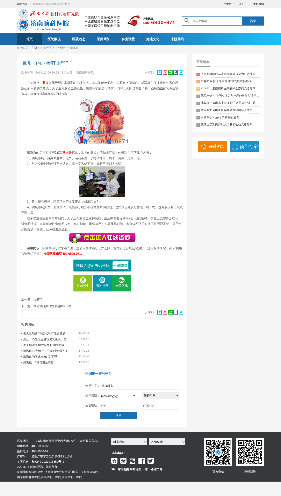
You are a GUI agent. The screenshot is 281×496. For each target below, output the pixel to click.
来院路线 (177, 39)
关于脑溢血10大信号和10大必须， (45, 345)
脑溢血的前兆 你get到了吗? (41, 356)
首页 (29, 39)
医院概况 (54, 39)
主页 (34, 47)
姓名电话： (92, 405)
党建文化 (152, 39)
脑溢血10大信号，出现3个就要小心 (46, 350)
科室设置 (128, 39)
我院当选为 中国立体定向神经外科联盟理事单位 (229, 95)
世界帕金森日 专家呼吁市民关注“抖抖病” (225, 81)
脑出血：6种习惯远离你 (38, 362)
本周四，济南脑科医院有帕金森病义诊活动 (226, 88)
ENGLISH (242, 4)
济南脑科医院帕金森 (30, 472)
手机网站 (258, 4)
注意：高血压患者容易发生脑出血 (44, 339)
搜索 (253, 21)
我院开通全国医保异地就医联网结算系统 (225, 110)
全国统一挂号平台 (98, 373)
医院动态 (78, 39)
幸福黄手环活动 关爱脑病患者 (218, 117)
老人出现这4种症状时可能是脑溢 (44, 333)
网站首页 (22, 4)
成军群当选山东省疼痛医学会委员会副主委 (226, 102)
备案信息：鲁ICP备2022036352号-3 (40, 461)
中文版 (228, 4)
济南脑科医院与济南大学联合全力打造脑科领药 (229, 74)
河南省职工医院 (51, 477)
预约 (118, 415)
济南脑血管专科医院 (58, 472)
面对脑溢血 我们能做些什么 (52, 306)
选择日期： (92, 395)
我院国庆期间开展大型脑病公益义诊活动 (225, 124)
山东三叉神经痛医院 (85, 472)
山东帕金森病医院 (28, 477)
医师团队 (103, 39)
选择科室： (92, 385)
